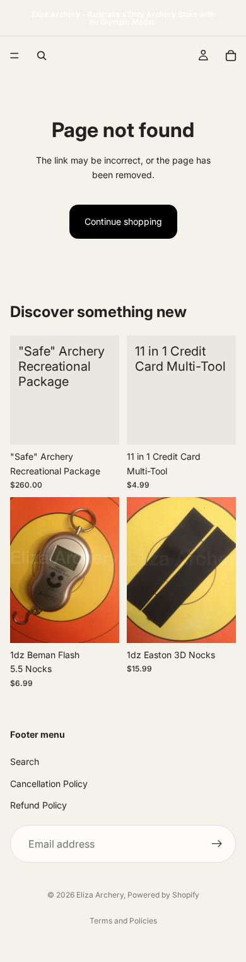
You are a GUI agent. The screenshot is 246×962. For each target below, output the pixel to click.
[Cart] (231, 55)
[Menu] (14, 55)
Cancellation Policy (49, 783)
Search (24, 761)
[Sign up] (217, 844)
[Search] (42, 55)
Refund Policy (38, 805)
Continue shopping (123, 221)
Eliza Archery (100, 894)
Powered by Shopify (163, 894)
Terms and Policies (123, 920)
